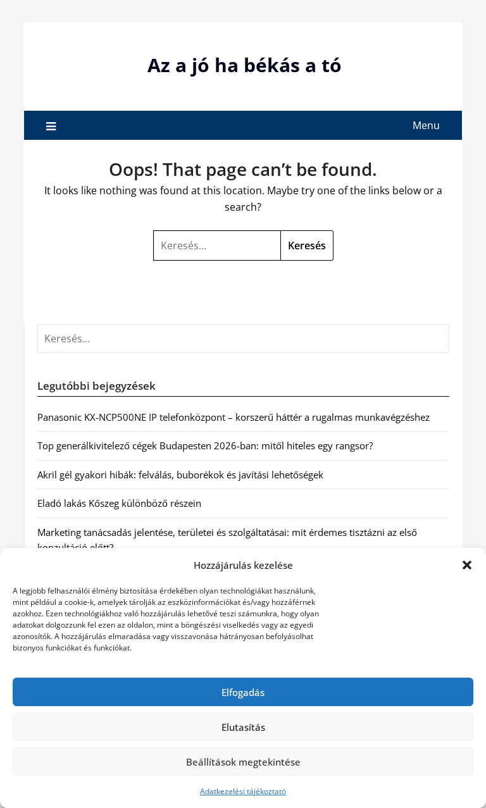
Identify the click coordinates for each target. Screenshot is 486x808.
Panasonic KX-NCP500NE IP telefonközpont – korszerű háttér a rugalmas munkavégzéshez (233, 417)
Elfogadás (243, 692)
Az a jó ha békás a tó (244, 65)
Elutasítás (243, 727)
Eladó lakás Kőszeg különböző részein (119, 503)
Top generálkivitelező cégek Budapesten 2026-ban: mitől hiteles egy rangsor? (205, 445)
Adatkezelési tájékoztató (243, 791)
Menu (426, 125)
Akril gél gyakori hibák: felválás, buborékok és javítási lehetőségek (180, 474)
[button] (467, 565)
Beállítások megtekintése (243, 761)
